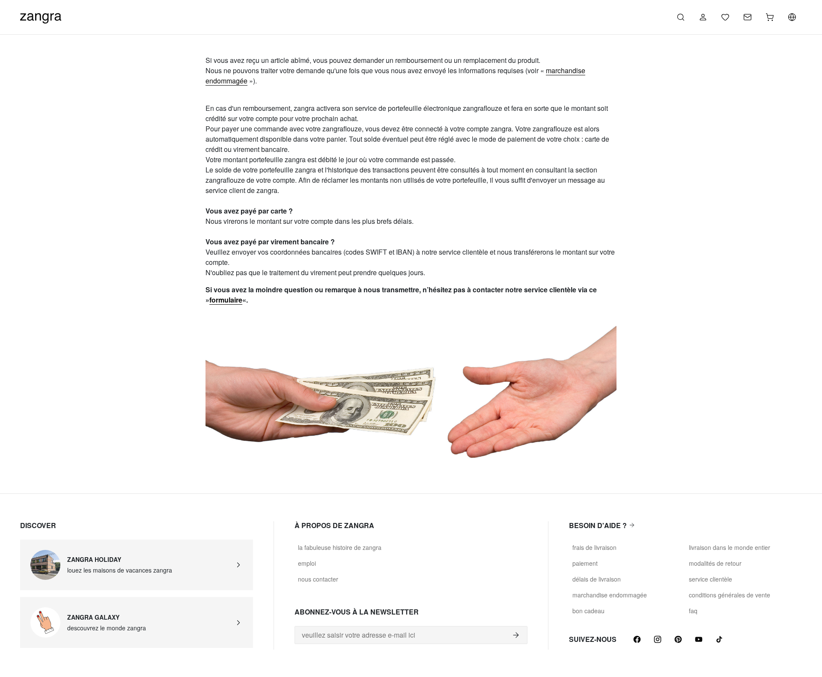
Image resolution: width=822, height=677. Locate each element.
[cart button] (769, 17)
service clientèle (710, 579)
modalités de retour (715, 563)
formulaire (225, 300)
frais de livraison (594, 547)
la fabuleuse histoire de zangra (339, 547)
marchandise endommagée (609, 595)
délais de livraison (596, 579)
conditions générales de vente (729, 595)
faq (693, 610)
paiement (585, 563)
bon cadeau (588, 610)
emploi (307, 563)
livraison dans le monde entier (729, 547)
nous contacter (318, 579)
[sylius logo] (40, 16)
